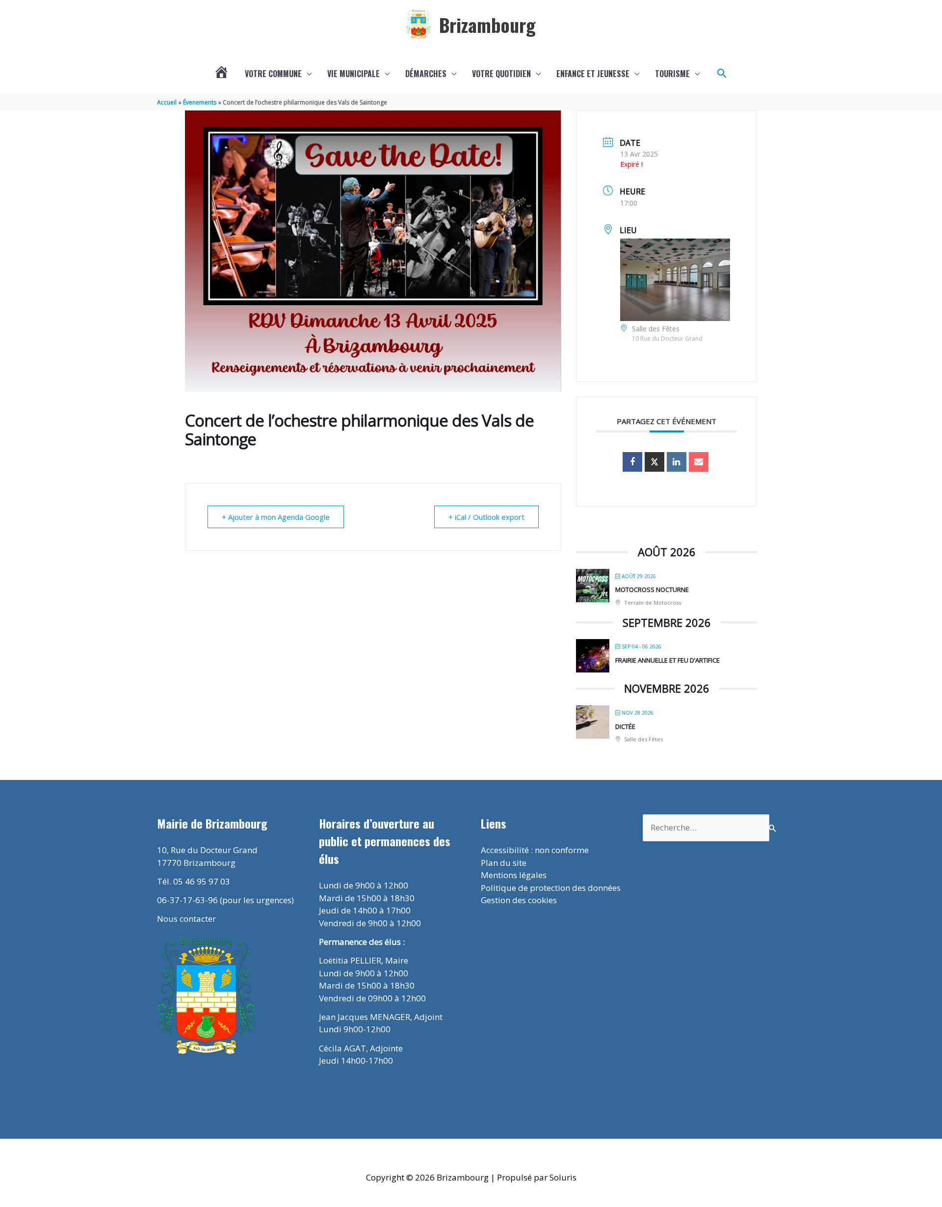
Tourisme (672, 74)
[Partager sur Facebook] (632, 462)
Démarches (425, 74)
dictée (625, 726)
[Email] (698, 462)
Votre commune (273, 74)
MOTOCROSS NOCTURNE (652, 589)
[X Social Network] (654, 462)
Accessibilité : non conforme (535, 850)
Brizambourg (487, 24)
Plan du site (503, 862)
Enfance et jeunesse (592, 74)
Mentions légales (514, 875)
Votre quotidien (501, 74)
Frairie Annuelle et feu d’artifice (667, 660)
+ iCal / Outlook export (486, 517)
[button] (722, 73)
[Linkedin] (676, 462)
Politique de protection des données (551, 887)
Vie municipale (353, 74)
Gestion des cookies (519, 900)
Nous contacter (186, 918)
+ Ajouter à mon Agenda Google (276, 517)
